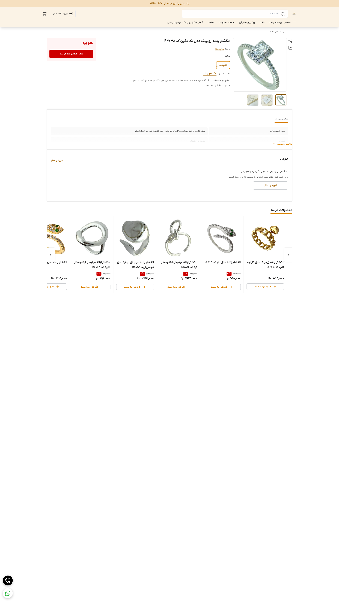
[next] (50, 255)
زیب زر (289, 31)
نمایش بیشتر (284, 144)
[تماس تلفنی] (8, 580)
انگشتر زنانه (275, 31)
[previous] (288, 255)
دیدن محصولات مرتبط (71, 54)
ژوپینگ (219, 49)
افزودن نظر (57, 160)
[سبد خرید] (44, 13)
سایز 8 (223, 65)
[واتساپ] (8, 593)
